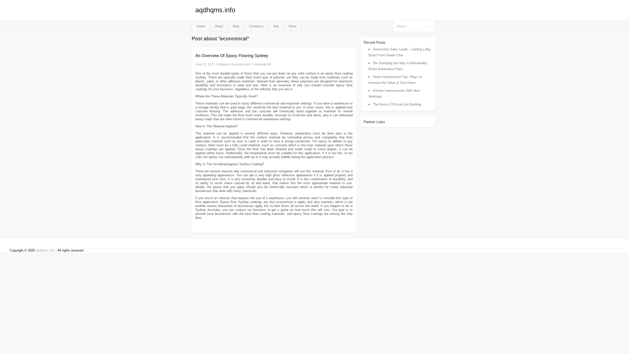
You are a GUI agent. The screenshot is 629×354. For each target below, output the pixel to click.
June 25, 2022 (204, 64)
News (292, 26)
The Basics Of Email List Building (397, 104)
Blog (236, 26)
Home (201, 26)
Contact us (256, 26)
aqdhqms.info (215, 10)
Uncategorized (240, 64)
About (219, 26)
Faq (276, 26)
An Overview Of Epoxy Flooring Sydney (231, 55)
